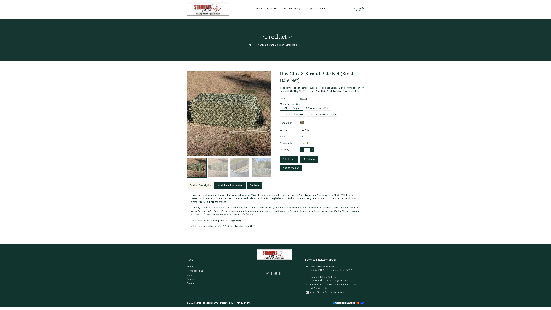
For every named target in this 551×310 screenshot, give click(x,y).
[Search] (355, 9)
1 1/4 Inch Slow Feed (292, 114)
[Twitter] (267, 273)
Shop (309, 8)
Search (190, 283)
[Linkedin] (280, 273)
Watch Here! (235, 220)
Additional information (230, 185)
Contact (322, 8)
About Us (272, 8)
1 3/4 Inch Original (291, 108)
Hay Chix (304, 130)
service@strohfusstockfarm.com (327, 292)
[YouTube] (276, 273)
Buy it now (309, 159)
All (250, 44)
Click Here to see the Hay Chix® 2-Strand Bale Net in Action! (223, 226)
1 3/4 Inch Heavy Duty (317, 108)
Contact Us (192, 279)
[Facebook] (272, 273)
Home (259, 8)
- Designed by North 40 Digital (234, 302)
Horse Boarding (291, 8)
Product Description (201, 185)
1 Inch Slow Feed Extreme (322, 114)
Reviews (254, 185)
